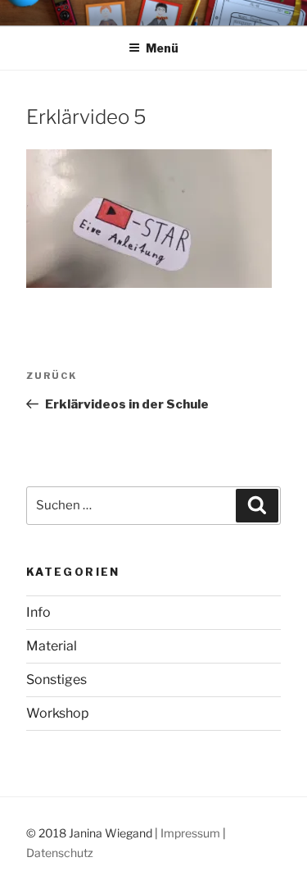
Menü (162, 48)
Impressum (190, 833)
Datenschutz (59, 853)
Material (51, 646)
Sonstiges (56, 679)
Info (38, 612)
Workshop (57, 713)
